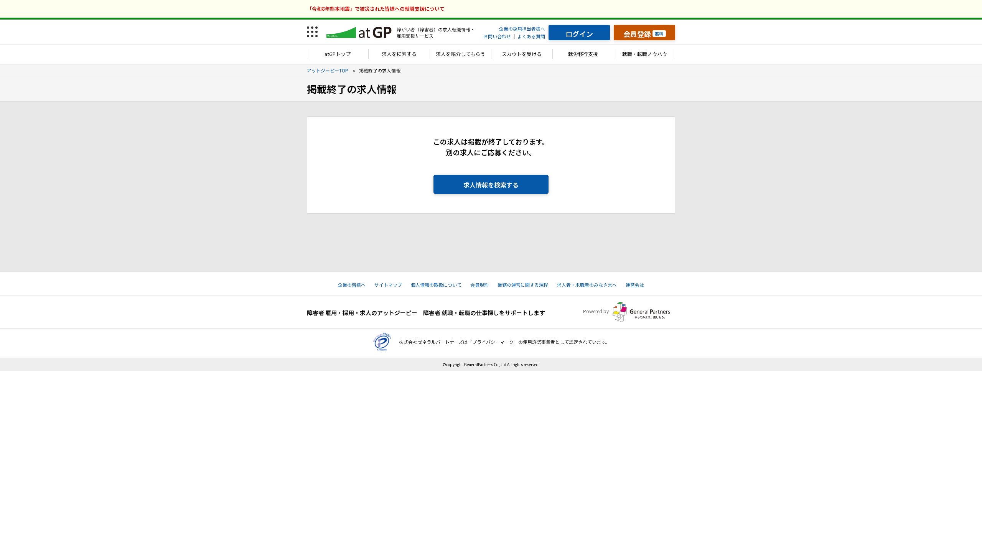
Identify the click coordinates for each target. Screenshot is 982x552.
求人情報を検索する (491, 184)
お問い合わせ (497, 36)
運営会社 (635, 284)
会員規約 (479, 284)
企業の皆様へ (352, 284)
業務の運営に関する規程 (523, 284)
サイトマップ (388, 284)
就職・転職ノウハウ (644, 54)
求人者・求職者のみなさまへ (587, 284)
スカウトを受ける (522, 54)
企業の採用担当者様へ (522, 28)
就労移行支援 (583, 54)
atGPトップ (338, 54)
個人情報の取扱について (436, 284)
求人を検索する (399, 54)
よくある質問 (531, 36)
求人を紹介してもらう (460, 54)
